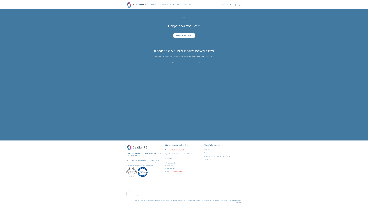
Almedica (142, 200)
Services (207, 153)
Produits (207, 149)
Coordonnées (238, 202)
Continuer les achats (184, 35)
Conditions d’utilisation (193, 200)
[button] (154, 4)
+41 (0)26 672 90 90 (176, 149)
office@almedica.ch (178, 171)
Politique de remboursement (220, 200)
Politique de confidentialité (178, 200)
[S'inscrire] (199, 62)
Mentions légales (206, 200)
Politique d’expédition (236, 200)
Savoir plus (208, 160)
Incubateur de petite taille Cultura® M (217, 156)
